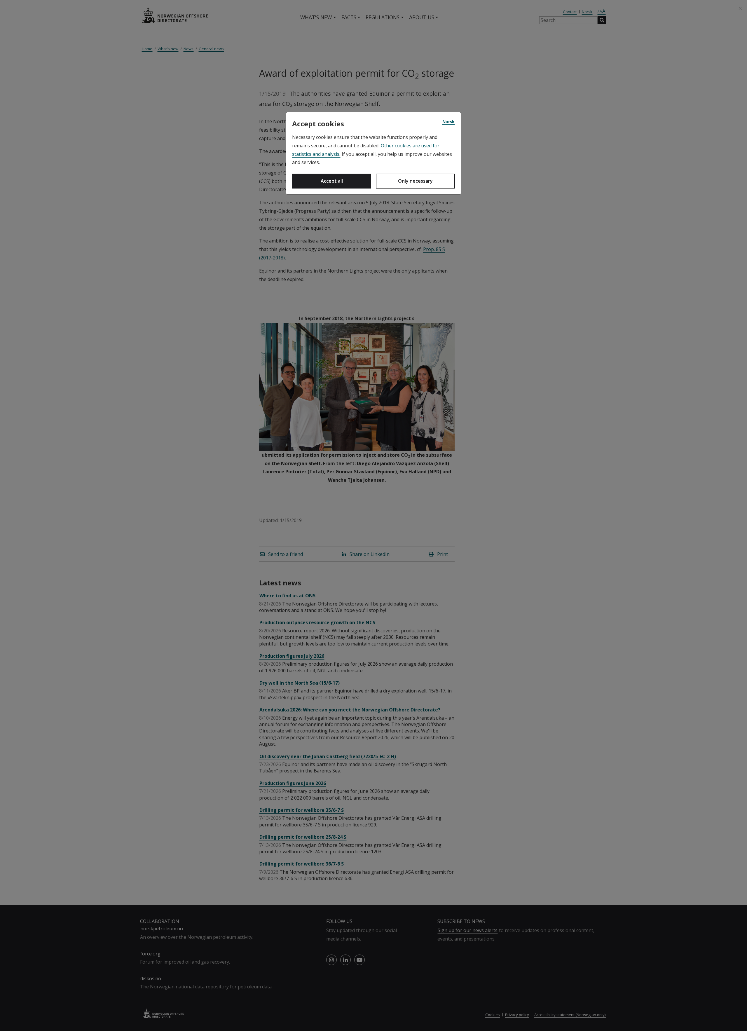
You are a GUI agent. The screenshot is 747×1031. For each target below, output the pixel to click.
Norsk (448, 121)
